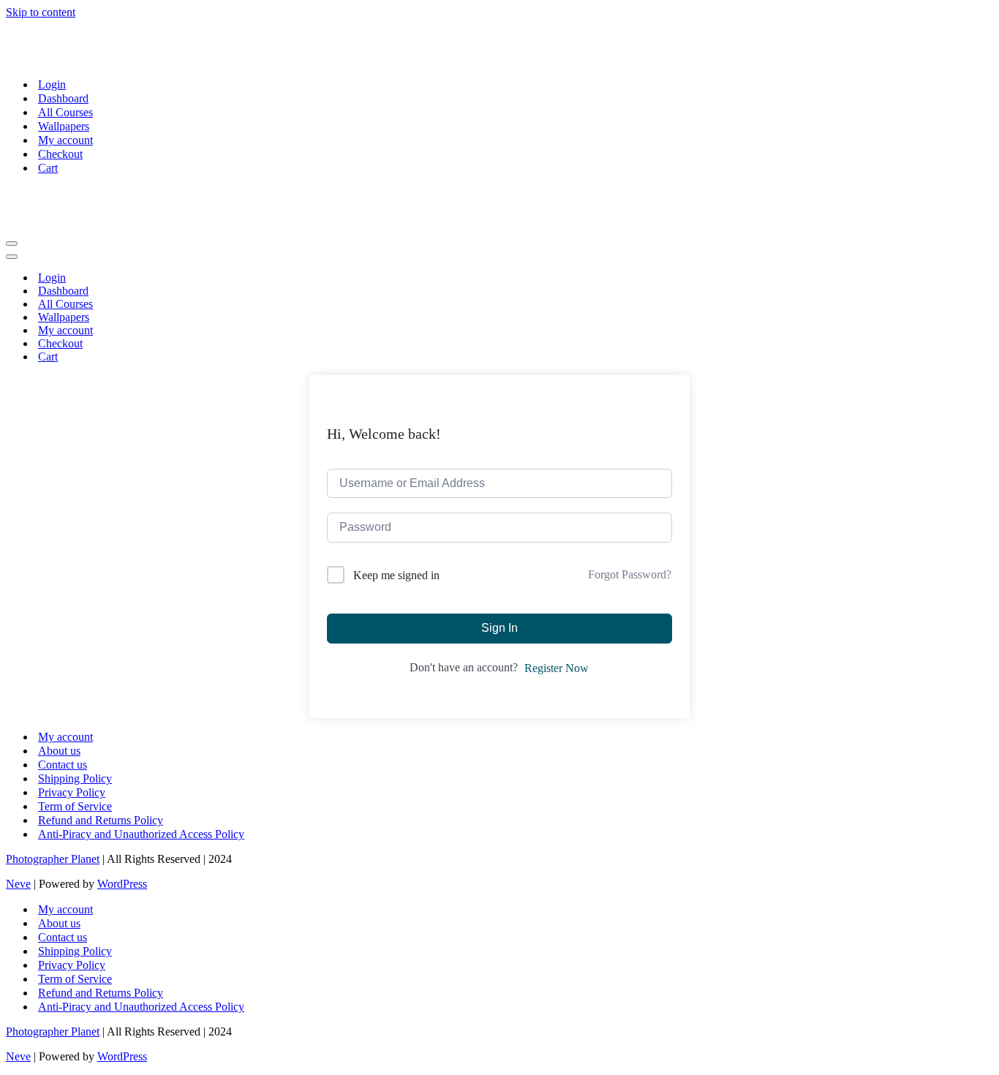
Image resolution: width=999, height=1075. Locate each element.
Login (52, 84)
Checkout (60, 154)
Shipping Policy (75, 778)
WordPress (122, 884)
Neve (18, 884)
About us (59, 750)
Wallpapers (63, 126)
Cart (48, 168)
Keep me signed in (396, 575)
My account (65, 140)
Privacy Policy (71, 792)
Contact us (62, 764)
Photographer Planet (52, 859)
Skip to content (40, 12)
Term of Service (75, 806)
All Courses (65, 112)
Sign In (499, 628)
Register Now (556, 668)
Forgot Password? (629, 574)
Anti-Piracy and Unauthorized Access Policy (141, 834)
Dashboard (63, 98)
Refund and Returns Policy (100, 820)
